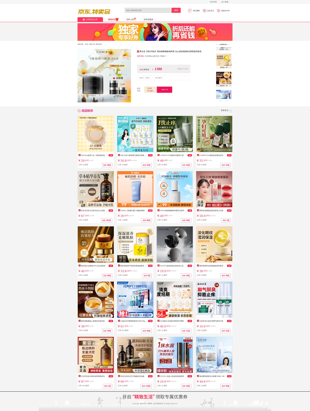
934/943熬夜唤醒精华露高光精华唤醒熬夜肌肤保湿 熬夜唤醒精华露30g (186, 210)
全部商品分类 (92, 19)
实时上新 (130, 19)
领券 (107, 165)
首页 (86, 44)
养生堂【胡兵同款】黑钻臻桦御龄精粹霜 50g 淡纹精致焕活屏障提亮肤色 (171, 51)
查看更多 (225, 110)
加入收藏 (224, 2)
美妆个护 (92, 44)
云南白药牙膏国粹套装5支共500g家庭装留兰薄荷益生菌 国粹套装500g (146, 321)
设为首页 (213, 2)
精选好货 (112, 19)
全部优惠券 (148, 19)
